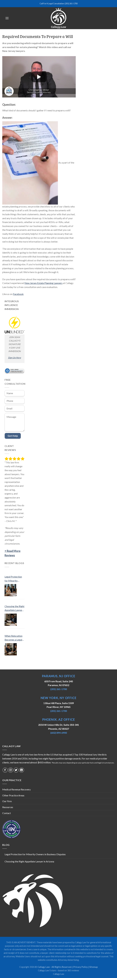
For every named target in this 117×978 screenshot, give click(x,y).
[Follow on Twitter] (16, 770)
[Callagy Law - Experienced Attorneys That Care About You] (58, 18)
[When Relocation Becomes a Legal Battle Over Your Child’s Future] (11, 649)
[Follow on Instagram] (10, 770)
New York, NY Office (58, 698)
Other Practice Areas (13, 795)
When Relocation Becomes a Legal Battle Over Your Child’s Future (13, 638)
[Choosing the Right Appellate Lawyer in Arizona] (11, 620)
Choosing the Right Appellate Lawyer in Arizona (14, 608)
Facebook (18, 294)
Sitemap (93, 967)
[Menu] (7, 18)
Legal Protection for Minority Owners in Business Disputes (14, 578)
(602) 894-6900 (58, 732)
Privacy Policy (80, 967)
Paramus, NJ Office (58, 676)
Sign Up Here (14, 357)
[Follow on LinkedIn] (21, 770)
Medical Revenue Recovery (16, 789)
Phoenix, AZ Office (58, 719)
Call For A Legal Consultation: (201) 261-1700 (59, 3)
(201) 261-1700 (58, 689)
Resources (7, 807)
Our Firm (7, 801)
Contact (6, 813)
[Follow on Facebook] (5, 770)
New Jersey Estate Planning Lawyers (43, 283)
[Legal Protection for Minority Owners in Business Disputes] (11, 590)
